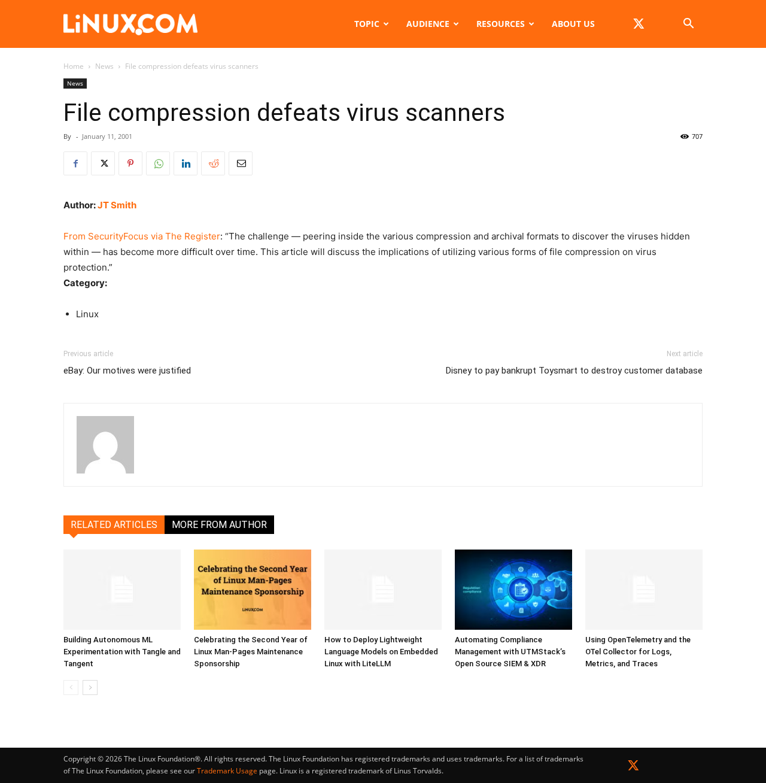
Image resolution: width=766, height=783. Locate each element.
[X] (639, 24)
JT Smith (117, 205)
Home (73, 66)
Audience (427, 23)
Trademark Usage (227, 771)
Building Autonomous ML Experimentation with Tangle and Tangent (122, 651)
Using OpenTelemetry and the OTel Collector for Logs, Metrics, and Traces (638, 651)
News (104, 66)
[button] (688, 25)
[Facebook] (75, 163)
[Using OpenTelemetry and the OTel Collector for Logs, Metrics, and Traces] (644, 590)
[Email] (241, 163)
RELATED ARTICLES (114, 524)
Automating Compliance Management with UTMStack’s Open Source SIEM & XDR (510, 651)
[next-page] (90, 687)
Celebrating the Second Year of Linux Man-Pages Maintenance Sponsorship (251, 651)
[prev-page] (70, 687)
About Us (573, 23)
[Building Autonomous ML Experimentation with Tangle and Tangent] (122, 590)
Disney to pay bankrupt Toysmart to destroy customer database (574, 370)
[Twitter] (633, 768)
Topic (366, 23)
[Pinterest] (130, 163)
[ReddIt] (213, 163)
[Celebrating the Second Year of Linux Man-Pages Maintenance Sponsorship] (252, 590)
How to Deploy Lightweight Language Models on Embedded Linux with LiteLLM (381, 651)
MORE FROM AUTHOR (219, 524)
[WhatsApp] (158, 163)
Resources (500, 23)
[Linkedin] (185, 163)
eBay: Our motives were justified (127, 370)
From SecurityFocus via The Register (141, 236)
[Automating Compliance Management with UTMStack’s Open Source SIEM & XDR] (513, 590)
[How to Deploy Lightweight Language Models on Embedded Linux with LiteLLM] (383, 590)
